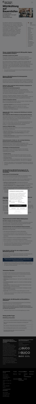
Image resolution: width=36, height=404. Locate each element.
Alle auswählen (18, 205)
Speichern (22, 208)
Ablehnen (13, 208)
